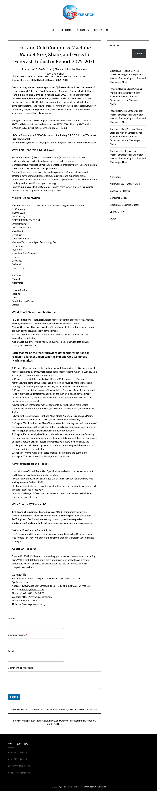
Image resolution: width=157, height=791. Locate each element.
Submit (14, 696)
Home (51, 30)
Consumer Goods (118, 197)
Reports (66, 30)
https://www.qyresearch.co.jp (30, 604)
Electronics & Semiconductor (124, 204)
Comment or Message (21, 667)
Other (113, 218)
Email (11, 651)
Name (12, 618)
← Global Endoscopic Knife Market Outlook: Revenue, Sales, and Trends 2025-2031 (54, 709)
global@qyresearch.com (31, 589)
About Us (83, 30)
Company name (17, 634)
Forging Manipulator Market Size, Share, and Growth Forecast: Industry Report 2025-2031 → (54, 722)
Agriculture (116, 176)
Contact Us (101, 30)
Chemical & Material (120, 190)
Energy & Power (118, 211)
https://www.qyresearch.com (37, 596)
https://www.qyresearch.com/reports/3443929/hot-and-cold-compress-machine (54, 142)
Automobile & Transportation (125, 183)
